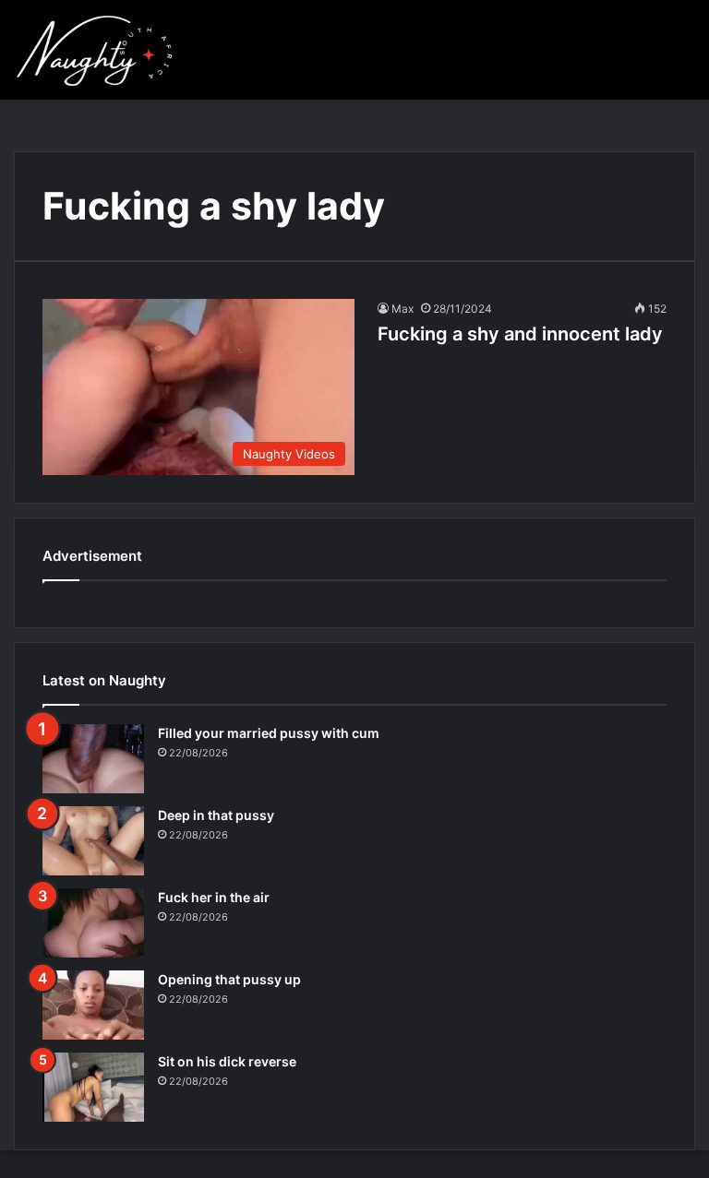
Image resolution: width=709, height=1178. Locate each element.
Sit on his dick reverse (227, 1061)
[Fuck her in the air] (93, 923)
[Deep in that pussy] (93, 840)
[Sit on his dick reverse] (93, 1087)
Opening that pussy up (229, 979)
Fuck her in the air (214, 897)
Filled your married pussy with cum (268, 733)
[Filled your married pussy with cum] (93, 758)
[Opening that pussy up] (93, 1005)
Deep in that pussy (216, 815)
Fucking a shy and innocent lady (520, 334)
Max (402, 308)
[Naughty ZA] (101, 50)
